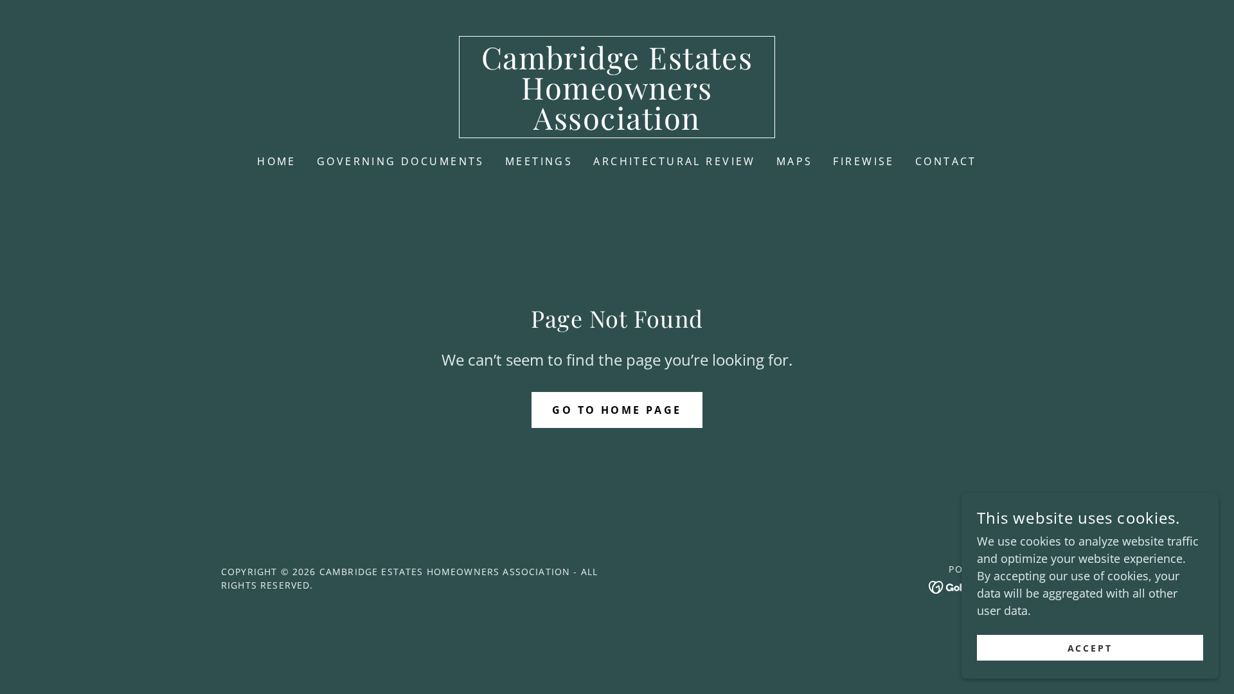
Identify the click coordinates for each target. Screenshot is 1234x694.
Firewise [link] (863, 161)
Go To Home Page (616, 410)
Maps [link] (794, 161)
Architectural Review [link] (674, 161)
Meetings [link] (539, 161)
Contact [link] (946, 161)
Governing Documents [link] (401, 161)
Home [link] (276, 161)
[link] (617, 125)
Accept (1090, 648)
